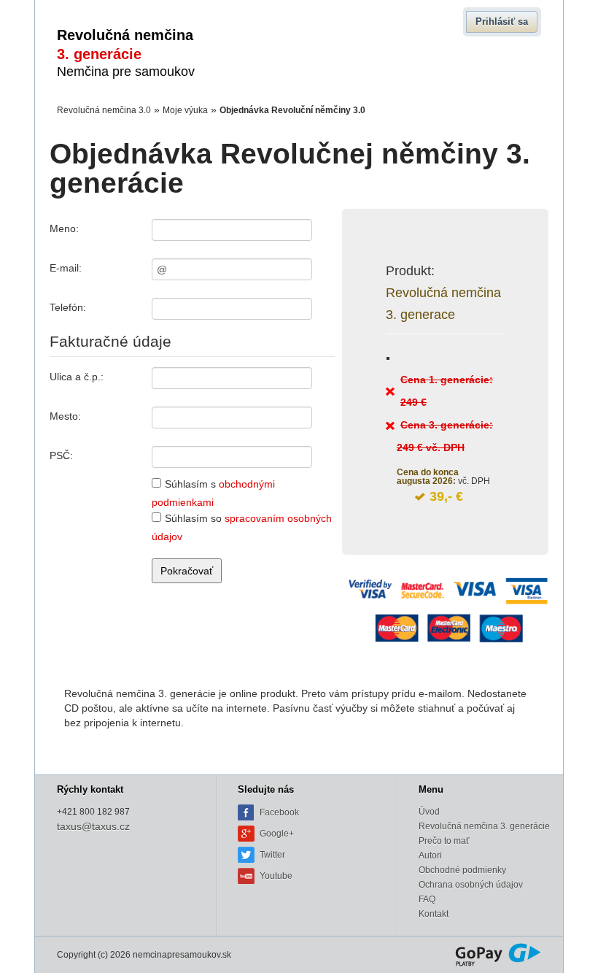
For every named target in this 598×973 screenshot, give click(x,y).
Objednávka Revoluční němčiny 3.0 (292, 110)
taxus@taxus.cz (93, 826)
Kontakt (433, 914)
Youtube (276, 876)
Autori (430, 855)
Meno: (64, 228)
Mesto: (65, 416)
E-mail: (66, 268)
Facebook (279, 812)
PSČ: (61, 455)
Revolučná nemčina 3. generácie (484, 826)
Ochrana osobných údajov (471, 885)
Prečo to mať (444, 841)
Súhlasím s (213, 494)
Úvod (429, 812)
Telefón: (68, 307)
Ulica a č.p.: (77, 376)
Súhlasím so (242, 528)
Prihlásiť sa (501, 21)
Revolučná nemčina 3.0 (104, 110)
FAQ (427, 899)
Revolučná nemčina (126, 53)
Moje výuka (185, 110)
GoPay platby (498, 954)
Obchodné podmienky (462, 870)
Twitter (272, 855)
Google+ (277, 833)
